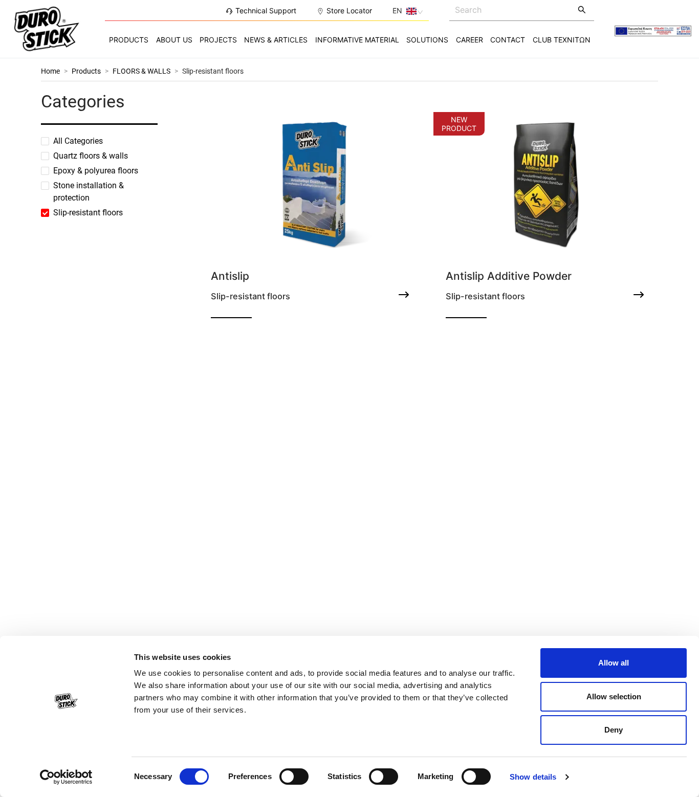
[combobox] (510, 9)
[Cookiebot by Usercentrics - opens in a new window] (66, 777)
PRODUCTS (128, 39)
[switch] (294, 776)
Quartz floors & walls (90, 156)
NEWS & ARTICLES (276, 39)
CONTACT (507, 39)
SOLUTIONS (427, 39)
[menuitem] (128, 40)
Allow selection (613, 696)
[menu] (349, 39)
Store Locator (349, 10)
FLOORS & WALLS (141, 71)
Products (86, 71)
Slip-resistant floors (213, 71)
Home (50, 71)
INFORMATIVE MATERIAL (357, 39)
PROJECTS (218, 39)
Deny (613, 729)
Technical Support (265, 10)
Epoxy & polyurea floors (95, 170)
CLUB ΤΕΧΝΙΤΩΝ (562, 39)
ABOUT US (174, 39)
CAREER (469, 39)
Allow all (613, 662)
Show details (533, 776)
